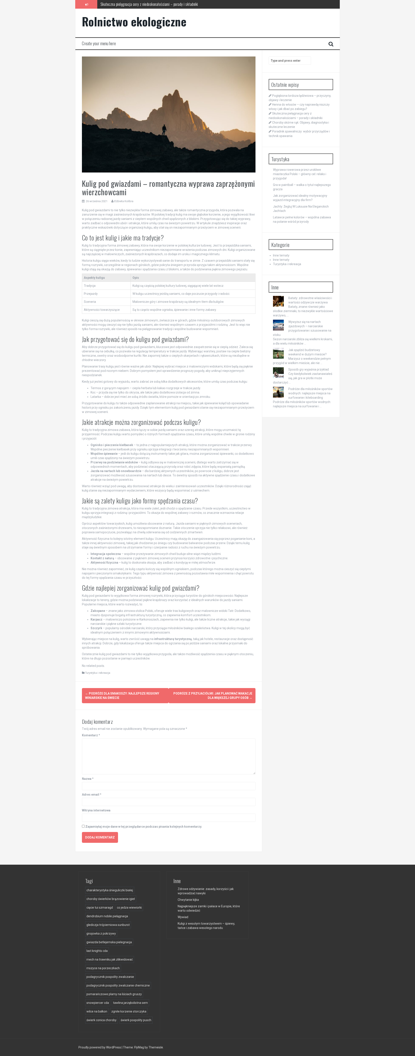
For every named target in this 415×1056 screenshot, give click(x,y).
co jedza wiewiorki (129, 907)
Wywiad (183, 917)
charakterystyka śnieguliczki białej (109, 890)
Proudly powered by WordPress (100, 1047)
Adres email (91, 794)
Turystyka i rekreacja (97, 672)
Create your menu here (99, 43)
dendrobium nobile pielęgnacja (107, 916)
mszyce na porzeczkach (103, 968)
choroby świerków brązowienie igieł (110, 899)
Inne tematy (281, 255)
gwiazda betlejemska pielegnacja (109, 942)
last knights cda (97, 951)
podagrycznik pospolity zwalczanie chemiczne (118, 985)
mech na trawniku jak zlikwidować (109, 959)
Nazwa (88, 778)
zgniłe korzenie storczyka (128, 1011)
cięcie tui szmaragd (99, 907)
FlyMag (139, 1047)
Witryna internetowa (96, 810)
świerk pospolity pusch (136, 1020)
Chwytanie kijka (188, 899)
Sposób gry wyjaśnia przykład (308, 369)
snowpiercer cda (97, 1002)
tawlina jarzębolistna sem (130, 1002)
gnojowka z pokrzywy (101, 933)
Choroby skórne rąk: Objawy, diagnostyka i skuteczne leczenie (144, 4)
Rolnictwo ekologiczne (134, 21)
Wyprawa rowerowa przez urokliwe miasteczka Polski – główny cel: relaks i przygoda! (299, 174)
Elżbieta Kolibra (123, 201)
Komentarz (91, 735)
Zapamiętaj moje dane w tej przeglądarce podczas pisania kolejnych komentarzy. (143, 826)
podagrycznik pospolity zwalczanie (110, 977)
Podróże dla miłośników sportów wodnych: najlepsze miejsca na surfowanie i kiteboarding (310, 393)
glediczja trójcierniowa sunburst (108, 925)
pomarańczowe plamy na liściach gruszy (114, 994)
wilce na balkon (96, 1011)
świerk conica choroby (101, 1020)
